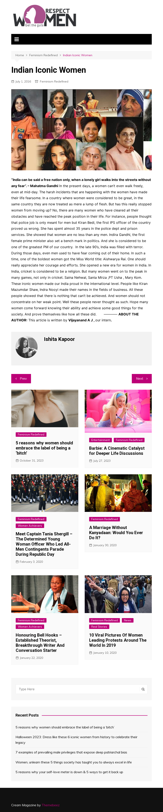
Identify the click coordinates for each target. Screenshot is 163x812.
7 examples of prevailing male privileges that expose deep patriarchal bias (71, 752)
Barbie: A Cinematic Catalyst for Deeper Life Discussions (117, 451)
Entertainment (100, 440)
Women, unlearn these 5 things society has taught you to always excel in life (73, 762)
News (127, 620)
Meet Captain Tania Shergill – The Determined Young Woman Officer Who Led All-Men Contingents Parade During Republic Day (44, 544)
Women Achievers (30, 525)
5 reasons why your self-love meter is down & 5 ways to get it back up (69, 772)
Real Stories (99, 626)
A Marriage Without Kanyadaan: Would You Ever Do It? (116, 532)
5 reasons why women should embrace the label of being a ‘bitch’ (44, 448)
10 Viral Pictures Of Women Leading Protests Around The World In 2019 (117, 640)
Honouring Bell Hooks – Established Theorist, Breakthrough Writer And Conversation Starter (40, 643)
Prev (23, 379)
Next (139, 379)
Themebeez (51, 805)
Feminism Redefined (54, 81)
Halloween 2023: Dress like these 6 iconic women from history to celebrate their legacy (76, 740)
